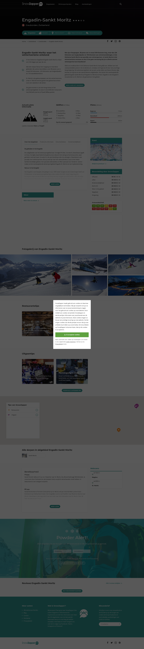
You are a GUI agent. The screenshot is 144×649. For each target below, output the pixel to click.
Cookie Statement (71, 342)
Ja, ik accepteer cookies (72, 335)
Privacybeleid (59, 344)
